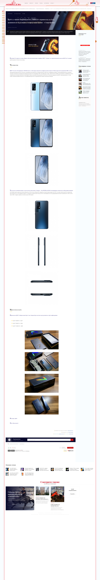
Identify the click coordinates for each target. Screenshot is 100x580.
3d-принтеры (46, 3)
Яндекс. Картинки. (70, 432)
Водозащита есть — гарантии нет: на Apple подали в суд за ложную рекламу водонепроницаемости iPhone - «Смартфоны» (85, 59)
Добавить (64, 448)
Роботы (36, 3)
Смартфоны (47, 8)
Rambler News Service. (70, 430)
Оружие (51, 3)
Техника (41, 3)
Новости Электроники (40, 8)
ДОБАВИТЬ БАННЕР (85, 45)
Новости (31, 3)
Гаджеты (26, 3)
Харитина (10, 13)
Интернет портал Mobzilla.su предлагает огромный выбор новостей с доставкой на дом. (20, 8)
